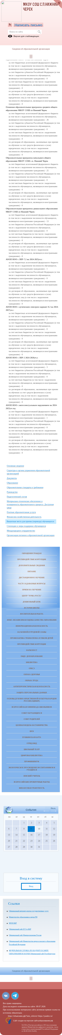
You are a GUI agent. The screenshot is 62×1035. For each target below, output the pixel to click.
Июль (53, 808)
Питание (32, 572)
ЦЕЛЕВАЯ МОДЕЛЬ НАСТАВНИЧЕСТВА (32, 725)
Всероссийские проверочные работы (32, 782)
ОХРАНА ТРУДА (31, 681)
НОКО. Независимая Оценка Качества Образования (31, 620)
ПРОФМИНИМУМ (31, 762)
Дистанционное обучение (32, 578)
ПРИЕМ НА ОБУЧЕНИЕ (31, 590)
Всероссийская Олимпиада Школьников (32, 707)
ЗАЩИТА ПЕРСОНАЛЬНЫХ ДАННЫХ (31, 693)
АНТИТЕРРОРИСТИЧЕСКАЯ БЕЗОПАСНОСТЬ (31, 687)
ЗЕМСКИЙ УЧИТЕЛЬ (31, 776)
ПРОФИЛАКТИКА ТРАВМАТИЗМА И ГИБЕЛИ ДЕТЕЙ (31, 638)
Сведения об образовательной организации (31, 49)
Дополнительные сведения (32, 565)
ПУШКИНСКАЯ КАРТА (31, 737)
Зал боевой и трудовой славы (31, 632)
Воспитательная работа (31, 614)
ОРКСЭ (32, 668)
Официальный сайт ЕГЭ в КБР (20, 929)
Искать (39, 32)
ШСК (32, 731)
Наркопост (31, 650)
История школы (31, 608)
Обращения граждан (32, 553)
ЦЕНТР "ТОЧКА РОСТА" (31, 596)
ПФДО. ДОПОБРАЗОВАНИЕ (32, 656)
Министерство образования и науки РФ (23, 917)
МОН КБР (13, 923)
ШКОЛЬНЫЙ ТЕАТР (32, 749)
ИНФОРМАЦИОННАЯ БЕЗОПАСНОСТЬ (32, 626)
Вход (31, 886)
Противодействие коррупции (31, 559)
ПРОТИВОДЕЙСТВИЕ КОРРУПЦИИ (31, 644)
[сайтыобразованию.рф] (57, 4)
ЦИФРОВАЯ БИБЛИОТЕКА (32, 755)
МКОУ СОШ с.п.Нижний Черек (40, 7)
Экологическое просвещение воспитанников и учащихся (31, 769)
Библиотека (31, 662)
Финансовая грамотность (31, 788)
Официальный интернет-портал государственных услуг (29, 911)
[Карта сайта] (10, 24)
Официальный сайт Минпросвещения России (25, 935)
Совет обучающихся (31, 713)
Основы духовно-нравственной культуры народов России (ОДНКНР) (32, 700)
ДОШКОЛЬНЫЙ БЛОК (32, 602)
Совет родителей (32, 719)
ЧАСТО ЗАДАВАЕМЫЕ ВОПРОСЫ (31, 584)
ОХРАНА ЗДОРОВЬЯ (32, 674)
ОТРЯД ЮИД (32, 743)
